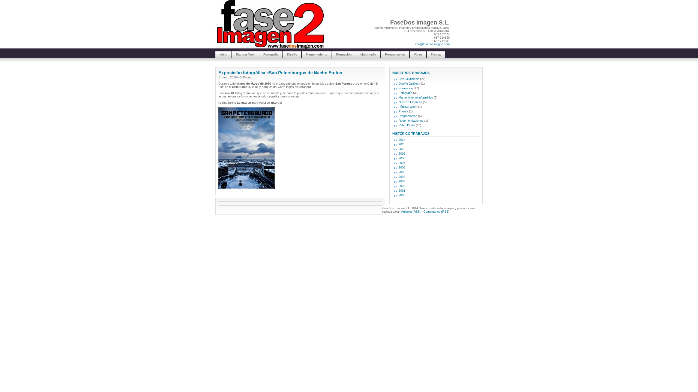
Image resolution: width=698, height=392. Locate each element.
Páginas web (407, 106)
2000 (402, 195)
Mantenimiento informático (416, 97)
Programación (395, 54)
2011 (402, 144)
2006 (402, 167)
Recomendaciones (411, 120)
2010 (402, 149)
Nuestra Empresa (410, 102)
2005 (402, 172)
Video (418, 54)
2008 (402, 158)
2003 (402, 181)
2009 (402, 153)
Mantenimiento (316, 54)
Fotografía (270, 54)
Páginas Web (245, 54)
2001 (402, 190)
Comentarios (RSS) (436, 211)
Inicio (223, 54)
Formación (344, 54)
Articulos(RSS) (411, 211)
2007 (402, 162)
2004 (402, 176)
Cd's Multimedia (409, 79)
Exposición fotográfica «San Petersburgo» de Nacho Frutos (280, 73)
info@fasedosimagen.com (432, 44)
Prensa (436, 54)
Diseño (292, 54)
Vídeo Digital (407, 125)
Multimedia (368, 54)
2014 (402, 139)
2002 (402, 186)
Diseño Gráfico (409, 83)
